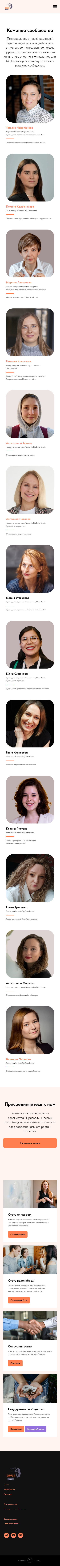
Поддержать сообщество (26, 1409)
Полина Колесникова (20, 206)
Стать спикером (19, 1214)
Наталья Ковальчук (18, 361)
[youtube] (13, 1537)
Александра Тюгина (19, 443)
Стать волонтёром (21, 1280)
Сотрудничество (20, 1346)
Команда (8, 1494)
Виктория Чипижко (18, 1059)
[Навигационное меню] (55, 6)
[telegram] (6, 1537)
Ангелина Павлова (18, 518)
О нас (6, 1485)
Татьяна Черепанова (19, 127)
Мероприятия (9, 1489)
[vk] (20, 1537)
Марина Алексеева (19, 282)
